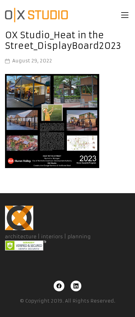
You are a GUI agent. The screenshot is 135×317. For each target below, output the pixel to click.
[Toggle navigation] (125, 15)
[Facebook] (59, 286)
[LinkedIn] (76, 286)
